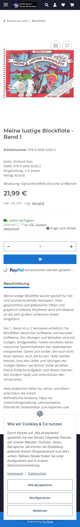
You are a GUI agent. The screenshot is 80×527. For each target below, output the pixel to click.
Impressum (15, 473)
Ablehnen (40, 510)
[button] (48, 4)
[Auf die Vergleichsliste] (55, 45)
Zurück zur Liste (17, 21)
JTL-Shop (47, 521)
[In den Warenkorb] (7, 34)
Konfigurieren (40, 498)
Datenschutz (37, 473)
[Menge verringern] (9, 246)
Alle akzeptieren (40, 485)
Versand (38, 203)
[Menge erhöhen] (71, 246)
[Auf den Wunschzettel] (67, 45)
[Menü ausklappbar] (6, 3)
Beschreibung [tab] (16, 284)
